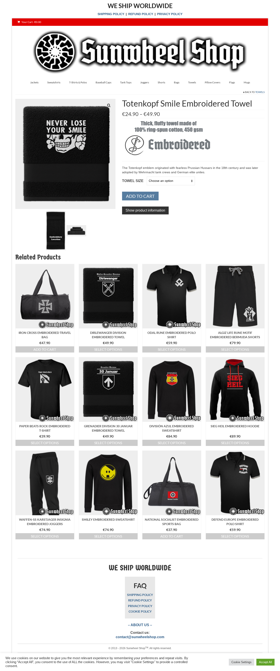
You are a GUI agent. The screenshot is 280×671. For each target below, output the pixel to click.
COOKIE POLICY (140, 611)
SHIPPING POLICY (111, 14)
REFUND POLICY (140, 14)
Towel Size (133, 181)
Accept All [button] (265, 662)
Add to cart (140, 196)
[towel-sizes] (76, 230)
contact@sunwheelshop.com (140, 637)
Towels (260, 92)
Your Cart (31, 22)
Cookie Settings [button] (241, 662)
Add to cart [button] (44, 349)
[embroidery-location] (55, 230)
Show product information (145, 210)
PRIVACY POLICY (169, 14)
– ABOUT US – (140, 625)
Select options (108, 349)
